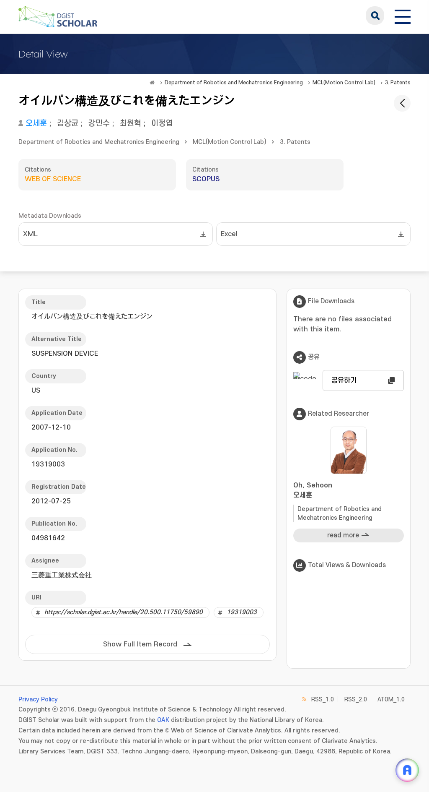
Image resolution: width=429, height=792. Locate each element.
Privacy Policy (38, 699)
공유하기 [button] (344, 380)
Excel (229, 234)
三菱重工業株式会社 (61, 575)
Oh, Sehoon (312, 490)
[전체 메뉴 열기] (403, 15)
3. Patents (398, 83)
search (375, 15)
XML (30, 234)
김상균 (67, 123)
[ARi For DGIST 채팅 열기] (407, 770)
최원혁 (130, 123)
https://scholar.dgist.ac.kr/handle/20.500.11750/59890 (123, 612)
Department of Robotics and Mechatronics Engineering (234, 83)
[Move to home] (152, 82)
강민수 (99, 123)
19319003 (242, 612)
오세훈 (36, 123)
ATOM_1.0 (391, 699)
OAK (163, 720)
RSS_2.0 (355, 699)
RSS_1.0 (322, 699)
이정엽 (162, 123)
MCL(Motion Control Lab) (344, 83)
